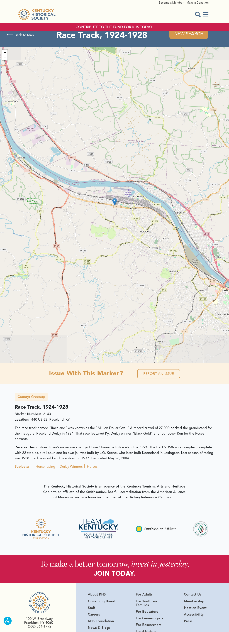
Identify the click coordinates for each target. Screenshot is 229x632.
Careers (94, 614)
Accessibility (194, 614)
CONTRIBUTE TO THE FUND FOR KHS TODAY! (115, 27)
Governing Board (101, 601)
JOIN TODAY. (114, 573)
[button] (114, 201)
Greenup (31, 397)
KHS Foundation (101, 621)
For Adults (144, 594)
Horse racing (45, 466)
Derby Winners (71, 466)
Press (188, 621)
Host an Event (195, 608)
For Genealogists (149, 618)
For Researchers (148, 625)
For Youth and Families (147, 603)
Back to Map (24, 35)
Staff (91, 608)
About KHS (97, 594)
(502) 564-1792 (39, 626)
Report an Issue (158, 373)
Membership (194, 601)
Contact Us (192, 594)
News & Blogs (99, 628)
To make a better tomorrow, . (115, 564)
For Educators (147, 611)
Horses (92, 466)
